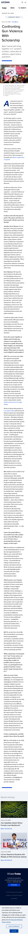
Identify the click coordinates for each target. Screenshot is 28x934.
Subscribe (14, 885)
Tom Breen (15, 22)
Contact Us (9, 882)
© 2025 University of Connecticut (14, 892)
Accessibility (14, 898)
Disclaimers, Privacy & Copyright (14, 895)
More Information (14, 926)
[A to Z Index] (25, 2)
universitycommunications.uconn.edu (14, 880)
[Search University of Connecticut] (22, 2)
